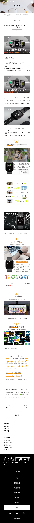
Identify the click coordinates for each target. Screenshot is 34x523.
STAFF (6, 450)
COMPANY (17, 493)
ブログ (17, 30)
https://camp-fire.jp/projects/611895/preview (15, 397)
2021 (6, 431)
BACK (17, 415)
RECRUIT (17, 498)
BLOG (17, 507)
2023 (6, 426)
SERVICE (7, 445)
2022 (6, 428)
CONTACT (17, 472)
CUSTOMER (8, 447)
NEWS (17, 503)
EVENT (7, 440)
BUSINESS (17, 483)
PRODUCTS (8, 443)
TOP (17, 478)
